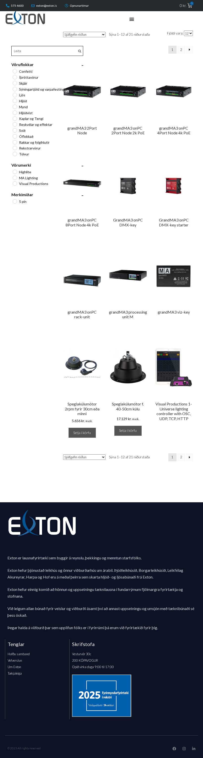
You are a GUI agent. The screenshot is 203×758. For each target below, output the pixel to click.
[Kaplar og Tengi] (15, 118)
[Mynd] (15, 106)
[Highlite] (15, 172)
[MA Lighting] (15, 178)
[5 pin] (15, 201)
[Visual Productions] (15, 183)
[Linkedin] (194, 749)
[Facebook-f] (174, 749)
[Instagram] (184, 749)
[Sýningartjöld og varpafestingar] (15, 89)
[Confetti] (15, 71)
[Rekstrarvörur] (15, 148)
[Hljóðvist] (15, 112)
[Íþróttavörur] (15, 77)
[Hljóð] (15, 101)
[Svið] (15, 130)
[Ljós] (15, 95)
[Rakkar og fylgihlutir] (15, 142)
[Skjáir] (15, 83)
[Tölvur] (15, 154)
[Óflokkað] (15, 136)
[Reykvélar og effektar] (15, 124)
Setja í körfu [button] (82, 433)
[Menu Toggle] (131, 19)
